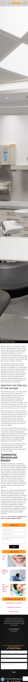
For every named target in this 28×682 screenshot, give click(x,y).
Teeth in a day (4, 557)
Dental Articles (14, 611)
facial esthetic (18, 408)
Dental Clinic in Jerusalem (14, 603)
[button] (1, 3)
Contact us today (6, 516)
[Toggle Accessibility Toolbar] (2, 679)
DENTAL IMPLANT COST (5, 571)
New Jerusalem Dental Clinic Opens (5, 588)
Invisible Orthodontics (14, 607)
